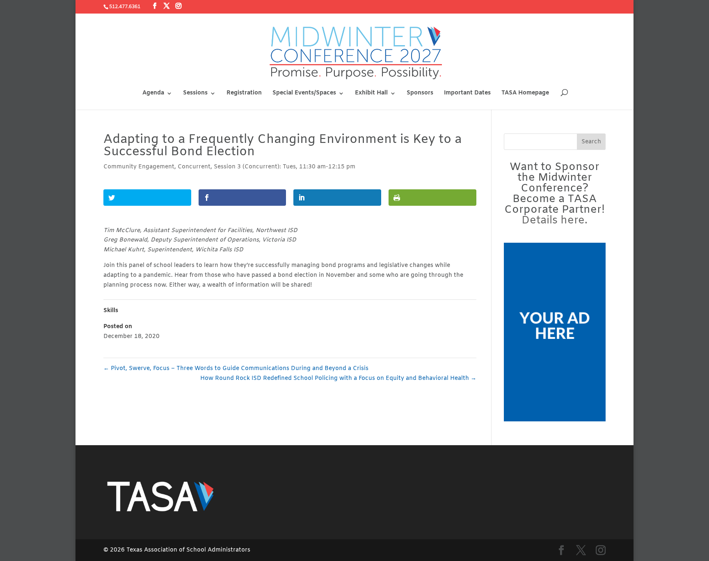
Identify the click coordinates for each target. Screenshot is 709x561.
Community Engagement (138, 167)
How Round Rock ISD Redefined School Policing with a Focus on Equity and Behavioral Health (338, 378)
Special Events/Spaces (304, 93)
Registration (244, 93)
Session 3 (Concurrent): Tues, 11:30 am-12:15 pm (284, 167)
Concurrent (194, 167)
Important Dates (467, 93)
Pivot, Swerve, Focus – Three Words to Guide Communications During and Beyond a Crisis (235, 368)
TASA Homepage (525, 93)
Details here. (554, 221)
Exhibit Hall (371, 93)
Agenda (153, 93)
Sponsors (420, 93)
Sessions (195, 93)
